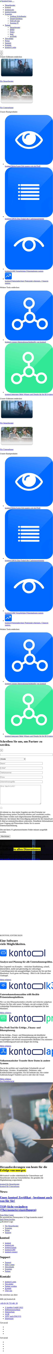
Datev (12, 32)
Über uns (8, 1291)
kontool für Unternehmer (9, 1186)
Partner (7, 25)
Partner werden (11, 1286)
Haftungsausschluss (12, 1310)
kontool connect (11, 1252)
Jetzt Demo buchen (7, 1219)
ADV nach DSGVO (13, 1316)
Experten (8, 14)
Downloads (9, 1267)
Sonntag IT (14, 23)
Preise (7, 41)
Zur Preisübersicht (7, 1081)
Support (8, 43)
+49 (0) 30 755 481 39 (9, 1303)
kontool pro (9, 1245)
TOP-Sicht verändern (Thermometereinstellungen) (18, 1208)
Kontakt (8, 45)
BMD (12, 30)
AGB (7, 1314)
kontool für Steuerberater (9, 1184)
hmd (11, 34)
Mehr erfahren (5, 980)
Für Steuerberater (6, 81)
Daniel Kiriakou (16, 19)
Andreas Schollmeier (18, 16)
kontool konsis (10, 1247)
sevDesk (13, 36)
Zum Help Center (7, 1215)
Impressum (9, 1318)
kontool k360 (10, 1250)
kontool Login (10, 1282)
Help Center (9, 1265)
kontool (9, 10)
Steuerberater (10, 5)
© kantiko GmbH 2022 (14, 1307)
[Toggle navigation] (13, 1)
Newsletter (9, 38)
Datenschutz (10, 1312)
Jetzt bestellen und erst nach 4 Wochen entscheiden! (20, 859)
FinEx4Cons (15, 21)
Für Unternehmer (6, 108)
